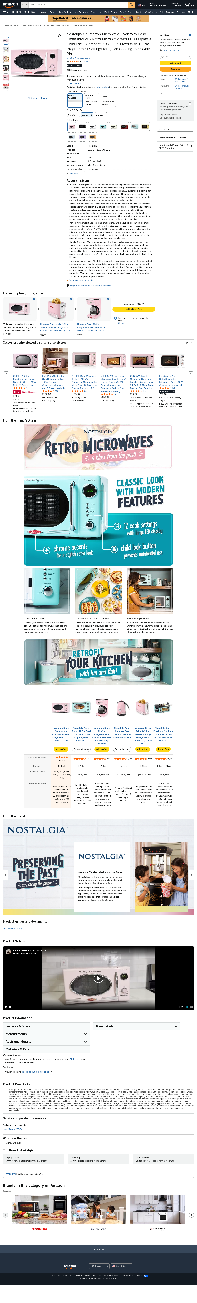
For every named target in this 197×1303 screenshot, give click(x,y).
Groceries (96, 12)
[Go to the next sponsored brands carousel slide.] (191, 1215)
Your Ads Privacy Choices (132, 1276)
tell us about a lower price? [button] (36, 1072)
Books (139, 12)
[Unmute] (191, 1007)
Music (191, 12)
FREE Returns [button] (74, 83)
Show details (123, 323)
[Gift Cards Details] (156, 12)
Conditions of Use (59, 1276)
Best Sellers (65, 12)
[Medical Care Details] (38, 12)
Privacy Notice (76, 1276)
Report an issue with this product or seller (90, 285)
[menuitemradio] (186, 1007)
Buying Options (81, 749)
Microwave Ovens (58, 25)
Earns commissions (38, 950)
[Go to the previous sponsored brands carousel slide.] (5, 1215)
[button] (6, 12)
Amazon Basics (48, 12)
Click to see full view (37, 98)
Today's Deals (126, 12)
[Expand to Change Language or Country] (107, 1266)
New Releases (81, 12)
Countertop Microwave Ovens (80, 25)
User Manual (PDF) (12, 928)
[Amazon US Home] (70, 1267)
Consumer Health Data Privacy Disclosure (101, 1276)
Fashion (170, 12)
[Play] (5, 1007)
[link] (57, 309)
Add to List (164, 129)
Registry (181, 12)
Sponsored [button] (7, 1191)
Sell (161, 12)
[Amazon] (10, 4)
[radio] (6, 40)
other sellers (103, 87)
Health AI (16, 12)
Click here (74, 1059)
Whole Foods (110, 12)
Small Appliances (42, 25)
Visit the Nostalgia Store (78, 58)
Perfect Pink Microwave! (24, 953)
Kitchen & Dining (25, 25)
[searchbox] (78, 5)
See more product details (81, 280)
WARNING (11, 1174)
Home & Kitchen (9, 25)
